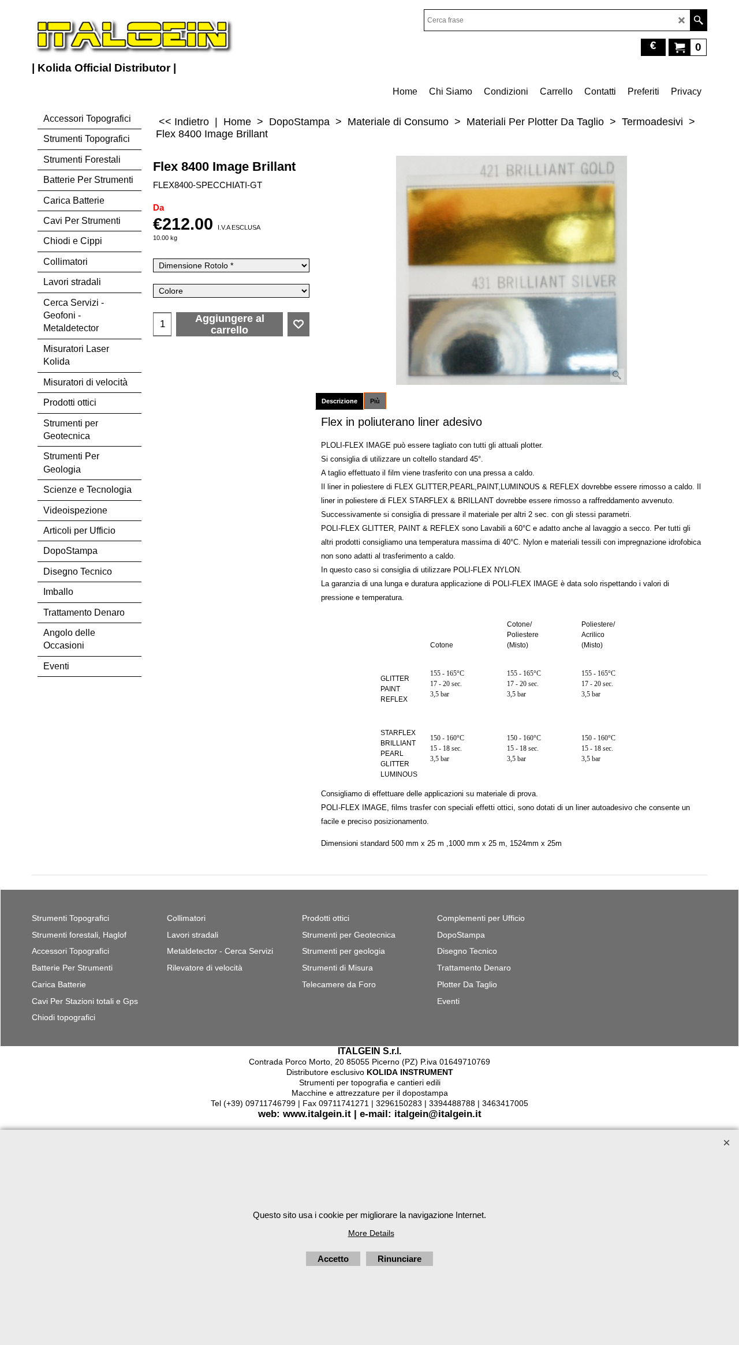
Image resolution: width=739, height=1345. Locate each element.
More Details (371, 1233)
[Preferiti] (298, 324)
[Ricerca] (698, 20)
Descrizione (339, 401)
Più (375, 401)
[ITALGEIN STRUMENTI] (133, 34)
